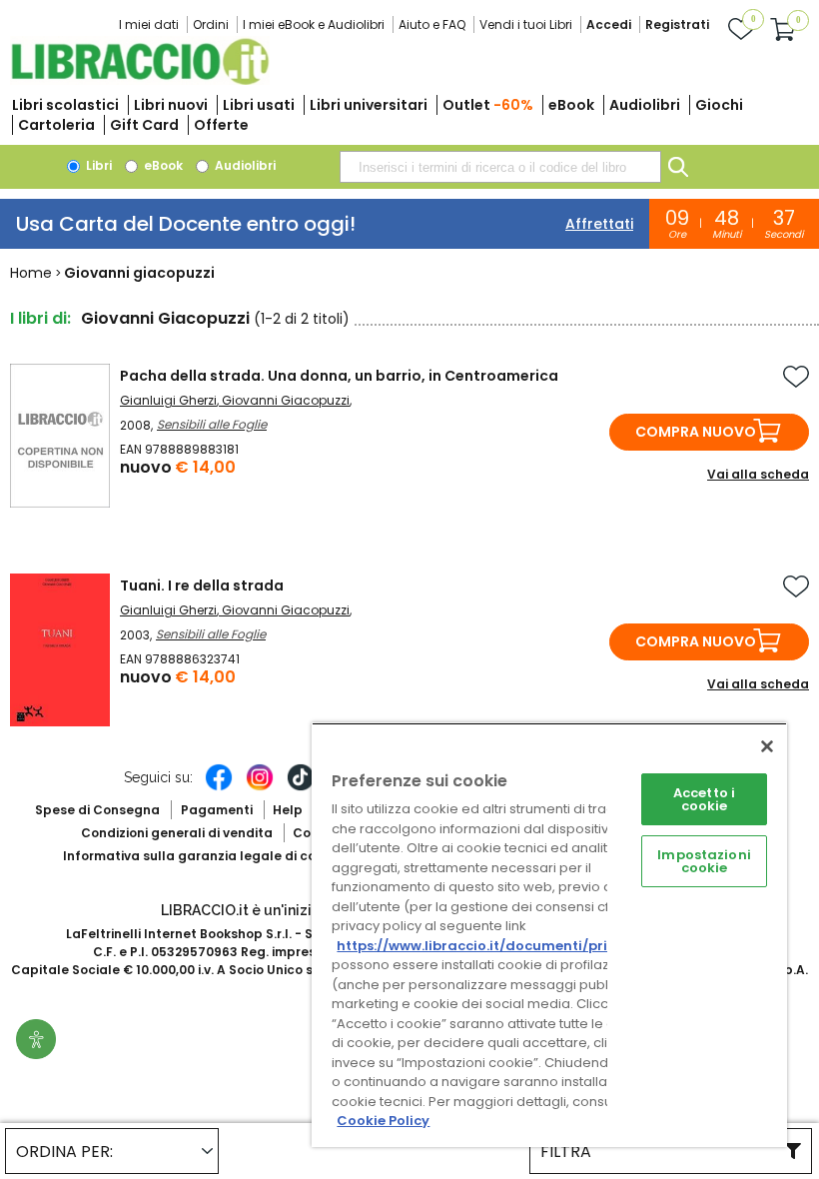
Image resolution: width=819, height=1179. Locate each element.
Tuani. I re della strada (202, 585)
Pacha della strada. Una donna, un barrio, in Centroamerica (339, 376)
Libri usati (259, 105)
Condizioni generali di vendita (177, 832)
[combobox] (500, 167)
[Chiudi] (767, 746)
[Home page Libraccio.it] (140, 80)
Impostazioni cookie (704, 861)
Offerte (221, 125)
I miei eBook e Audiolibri (314, 24)
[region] (549, 934)
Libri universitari (368, 105)
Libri (97, 165)
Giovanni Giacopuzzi (286, 400)
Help (288, 809)
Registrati (677, 24)
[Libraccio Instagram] (260, 787)
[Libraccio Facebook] (219, 787)
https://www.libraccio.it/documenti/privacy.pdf (503, 945)
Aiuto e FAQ (432, 24)
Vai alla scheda (758, 474)
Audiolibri (644, 105)
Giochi (719, 105)
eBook (571, 105)
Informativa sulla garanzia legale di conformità (218, 855)
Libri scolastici (65, 105)
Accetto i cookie (704, 799)
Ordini (211, 24)
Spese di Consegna (97, 809)
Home (31, 273)
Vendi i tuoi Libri (525, 24)
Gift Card (144, 125)
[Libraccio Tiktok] (301, 787)
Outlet (487, 105)
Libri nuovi (171, 105)
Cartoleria (56, 125)
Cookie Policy (383, 1120)
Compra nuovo (695, 432)
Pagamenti (217, 809)
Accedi (608, 24)
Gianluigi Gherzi (168, 400)
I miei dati (149, 24)
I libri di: (40, 318)
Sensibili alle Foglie (212, 424)
